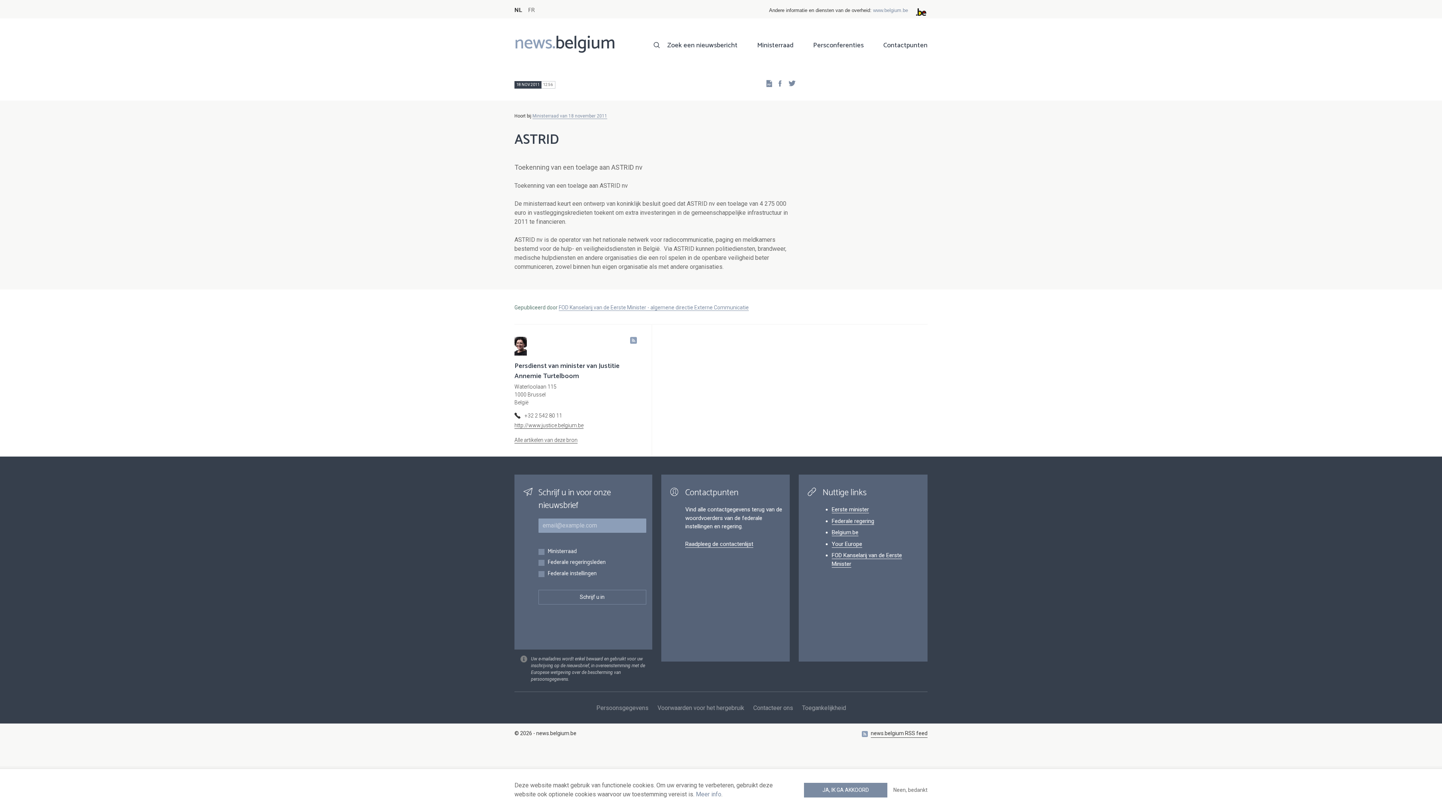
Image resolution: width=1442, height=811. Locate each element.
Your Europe (847, 544)
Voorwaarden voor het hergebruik (701, 708)
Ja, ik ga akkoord (845, 790)
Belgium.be (845, 532)
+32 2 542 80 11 (543, 416)
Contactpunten (905, 45)
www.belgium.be (890, 10)
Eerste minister (850, 509)
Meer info (708, 794)
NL (518, 10)
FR (531, 10)
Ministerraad (775, 45)
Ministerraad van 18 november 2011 (569, 116)
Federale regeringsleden (577, 562)
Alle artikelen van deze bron (546, 440)
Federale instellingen (572, 574)
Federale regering (853, 521)
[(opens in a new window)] (777, 83)
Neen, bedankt (910, 790)
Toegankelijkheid (824, 708)
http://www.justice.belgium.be (549, 425)
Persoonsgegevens (622, 708)
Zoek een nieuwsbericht (702, 45)
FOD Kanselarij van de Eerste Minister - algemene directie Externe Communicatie (654, 308)
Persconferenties (838, 45)
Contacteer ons (773, 708)
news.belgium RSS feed (899, 733)
